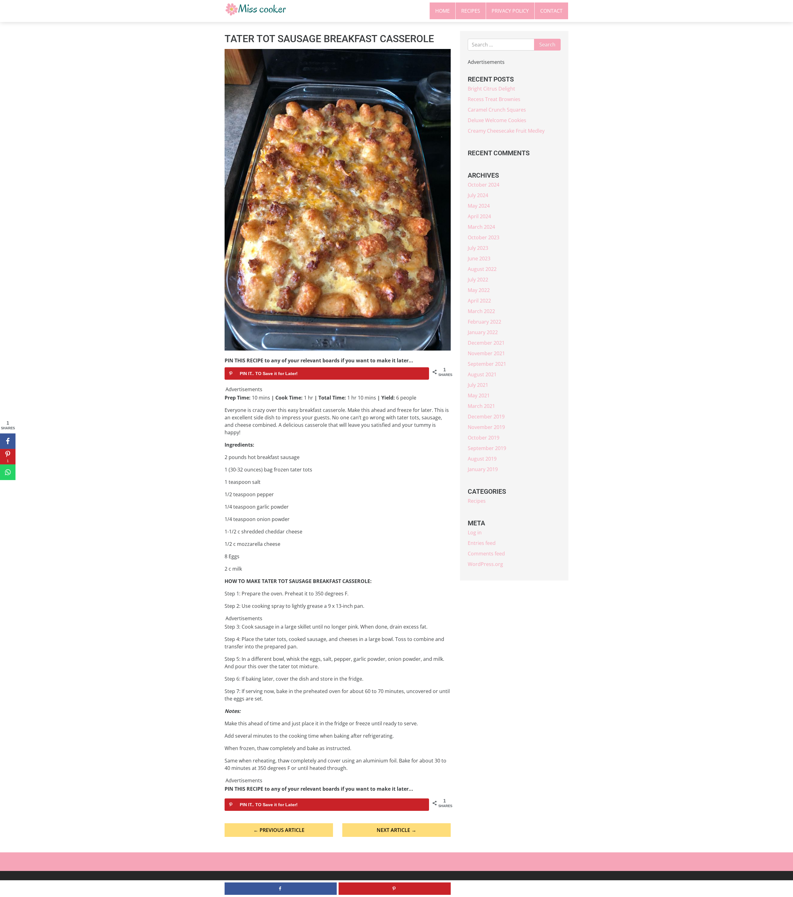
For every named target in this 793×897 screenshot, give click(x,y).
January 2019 (483, 469)
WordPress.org (485, 564)
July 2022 (478, 279)
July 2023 (478, 248)
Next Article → (396, 830)
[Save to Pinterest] (395, 888)
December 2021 (486, 342)
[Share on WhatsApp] (7, 472)
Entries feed (482, 543)
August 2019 (482, 458)
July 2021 (478, 385)
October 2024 (483, 184)
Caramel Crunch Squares (497, 109)
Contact (551, 10)
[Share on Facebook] (7, 441)
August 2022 (482, 269)
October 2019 (483, 437)
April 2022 (479, 300)
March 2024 (481, 226)
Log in (475, 532)
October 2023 (483, 237)
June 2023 (479, 258)
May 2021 (479, 395)
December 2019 (486, 416)
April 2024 (479, 216)
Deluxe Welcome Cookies (497, 120)
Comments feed (486, 553)
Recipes (470, 10)
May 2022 (479, 290)
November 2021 (486, 353)
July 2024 (478, 195)
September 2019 (487, 448)
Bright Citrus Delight (491, 88)
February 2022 (484, 321)
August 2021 (482, 374)
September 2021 (487, 363)
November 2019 (486, 427)
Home (442, 10)
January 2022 (483, 332)
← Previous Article (278, 830)
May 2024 (479, 205)
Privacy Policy (510, 10)
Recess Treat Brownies (494, 99)
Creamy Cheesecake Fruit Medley (506, 130)
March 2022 (481, 311)
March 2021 (481, 406)
